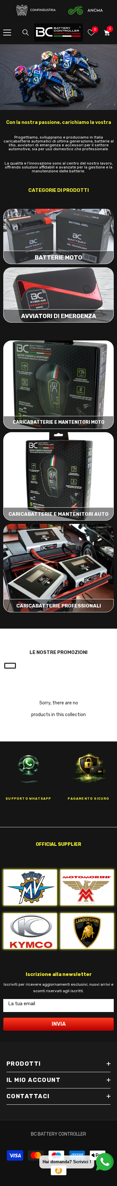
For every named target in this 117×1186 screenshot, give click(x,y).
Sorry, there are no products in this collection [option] (58, 708)
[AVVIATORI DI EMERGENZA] (58, 295)
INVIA (59, 1024)
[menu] (7, 32)
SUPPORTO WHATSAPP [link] (28, 799)
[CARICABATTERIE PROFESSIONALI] (58, 568)
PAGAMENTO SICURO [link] (88, 799)
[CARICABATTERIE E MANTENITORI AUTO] (58, 476)
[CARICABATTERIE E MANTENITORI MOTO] (58, 384)
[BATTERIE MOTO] (58, 236)
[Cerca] (26, 32)
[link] (58, 77)
